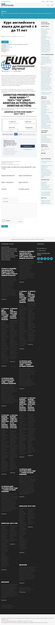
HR (48, 185)
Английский (9, 47)
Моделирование (44, 115)
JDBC (49, 75)
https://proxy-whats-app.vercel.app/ (9, 249)
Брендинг (47, 46)
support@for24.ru (7, 1)
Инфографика (48, 122)
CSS (51, 68)
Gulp (42, 89)
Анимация (43, 108)
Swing (46, 77)
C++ (50, 67)
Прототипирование (45, 118)
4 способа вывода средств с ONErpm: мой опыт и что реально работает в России (5, 421)
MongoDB (47, 72)
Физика (45, 172)
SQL (51, 74)
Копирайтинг (44, 36)
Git (41, 75)
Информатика (44, 167)
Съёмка (48, 126)
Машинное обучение (46, 61)
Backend (47, 58)
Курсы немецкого (7, 182)
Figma (50, 128)
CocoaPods (43, 87)
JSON (44, 75)
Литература (43, 175)
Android (50, 92)
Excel (49, 37)
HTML (48, 68)
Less (44, 89)
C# (41, 68)
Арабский (49, 135)
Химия (48, 175)
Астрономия (49, 165)
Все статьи (23, 592)
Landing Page (44, 43)
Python (46, 67)
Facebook (48, 48)
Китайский (43, 139)
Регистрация (51, 1)
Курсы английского (25, 176)
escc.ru (10, 42)
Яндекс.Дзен (40, 262)
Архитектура (44, 192)
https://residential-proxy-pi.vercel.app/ (9, 255)
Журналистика (44, 185)
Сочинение (43, 162)
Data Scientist (44, 69)
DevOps (47, 74)
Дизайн (42, 101)
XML (47, 71)
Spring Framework (45, 78)
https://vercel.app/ (5, 247)
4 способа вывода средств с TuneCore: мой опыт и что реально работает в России (14, 421)
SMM (42, 29)
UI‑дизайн (43, 102)
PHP (48, 69)
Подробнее (3, 299)
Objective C (43, 85)
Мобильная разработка (46, 60)
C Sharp (47, 121)
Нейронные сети (45, 62)
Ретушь (49, 125)
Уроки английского (8, 176)
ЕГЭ (42, 161)
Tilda (44, 94)
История (48, 174)
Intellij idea (46, 79)
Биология (49, 172)
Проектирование (45, 109)
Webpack (47, 88)
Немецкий (48, 139)
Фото (42, 128)
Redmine (43, 72)
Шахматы (43, 200)
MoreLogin (5, 523)
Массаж (43, 150)
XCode (47, 85)
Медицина (43, 183)
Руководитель (44, 51)
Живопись (47, 188)
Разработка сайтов (45, 57)
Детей (7, 48)
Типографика (44, 125)
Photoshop (49, 112)
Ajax (45, 74)
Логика (3, 189)
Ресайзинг (47, 116)
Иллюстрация (44, 103)
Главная (4, 13)
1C (48, 51)
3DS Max (48, 195)
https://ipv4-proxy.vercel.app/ (7, 252)
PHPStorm (48, 89)
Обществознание (45, 169)
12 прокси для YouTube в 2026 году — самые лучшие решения (9, 488)
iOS (42, 94)
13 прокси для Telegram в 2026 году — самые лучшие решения (8, 380)
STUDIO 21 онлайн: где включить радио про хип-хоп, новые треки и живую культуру (9, 272)
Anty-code (14, 523)
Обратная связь (42, 250)
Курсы (31, 13)
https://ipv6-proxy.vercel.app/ (7, 254)
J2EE (48, 77)
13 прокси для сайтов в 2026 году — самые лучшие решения (13, 313)
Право (42, 176)
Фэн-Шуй (47, 189)
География (43, 174)
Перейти (5, 42)
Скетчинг (50, 103)
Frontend (43, 58)
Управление (47, 50)
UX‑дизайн (48, 102)
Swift (48, 84)
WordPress (47, 94)
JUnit (46, 75)
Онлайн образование (24, 13)
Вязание (43, 189)
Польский (43, 140)
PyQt (49, 81)
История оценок (31, 134)
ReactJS (42, 88)
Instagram (43, 48)
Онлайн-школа (24, 189)
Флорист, (43, 186)
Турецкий (48, 140)
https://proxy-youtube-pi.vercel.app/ (9, 248)
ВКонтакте (43, 47)
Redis (42, 74)
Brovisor (5, 582)
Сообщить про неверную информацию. (10, 164)
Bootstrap (43, 71)
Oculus (45, 84)
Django (46, 81)
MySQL (42, 77)
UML (42, 84)
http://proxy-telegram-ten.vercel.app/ (9, 251)
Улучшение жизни (45, 149)
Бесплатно (48, 203)
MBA (51, 189)
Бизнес (42, 50)
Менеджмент (44, 182)
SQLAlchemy (44, 82)
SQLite (49, 87)
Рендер (42, 116)
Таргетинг (43, 39)
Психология (43, 171)
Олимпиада (48, 161)
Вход (44, 1)
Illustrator (46, 128)
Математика (44, 168)
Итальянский (44, 137)
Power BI (47, 41)
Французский (44, 142)
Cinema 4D (43, 113)
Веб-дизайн (47, 101)
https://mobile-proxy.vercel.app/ (8, 257)
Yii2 (47, 87)
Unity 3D (49, 82)
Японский (50, 142)
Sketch (42, 119)
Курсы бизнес (23, 182)
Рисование (43, 105)
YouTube (48, 47)
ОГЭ (44, 161)
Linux (47, 92)
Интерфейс (43, 123)
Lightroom (43, 126)
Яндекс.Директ (44, 37)
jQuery (49, 71)
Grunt (50, 88)
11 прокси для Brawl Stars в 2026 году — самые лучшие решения (5, 314)
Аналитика (43, 33)
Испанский (43, 136)
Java (50, 69)
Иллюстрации (44, 106)
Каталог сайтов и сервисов (13, 13)
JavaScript (45, 68)
